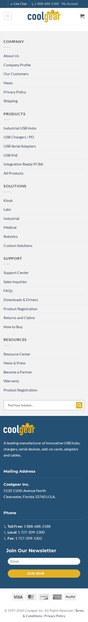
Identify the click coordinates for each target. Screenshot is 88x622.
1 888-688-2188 (37, 526)
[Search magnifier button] (79, 405)
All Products (13, 173)
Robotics (11, 236)
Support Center (16, 272)
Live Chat (20, 4)
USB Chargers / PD (19, 137)
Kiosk (8, 200)
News (8, 83)
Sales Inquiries (15, 281)
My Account (70, 4)
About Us (11, 55)
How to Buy (13, 326)
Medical (10, 227)
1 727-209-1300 (31, 532)
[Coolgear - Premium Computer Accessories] (44, 16)
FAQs (8, 290)
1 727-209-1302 (28, 538)
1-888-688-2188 (46, 4)
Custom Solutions (18, 245)
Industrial (11, 218)
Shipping (11, 100)
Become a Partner (18, 372)
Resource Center (17, 354)
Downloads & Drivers (21, 299)
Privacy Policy (15, 92)
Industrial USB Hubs (20, 128)
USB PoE (11, 155)
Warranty (11, 381)
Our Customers (16, 73)
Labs (7, 209)
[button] (7, 16)
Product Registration (20, 308)
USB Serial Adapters (20, 146)
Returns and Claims (19, 317)
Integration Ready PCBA (23, 164)
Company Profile (17, 65)
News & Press (15, 363)
